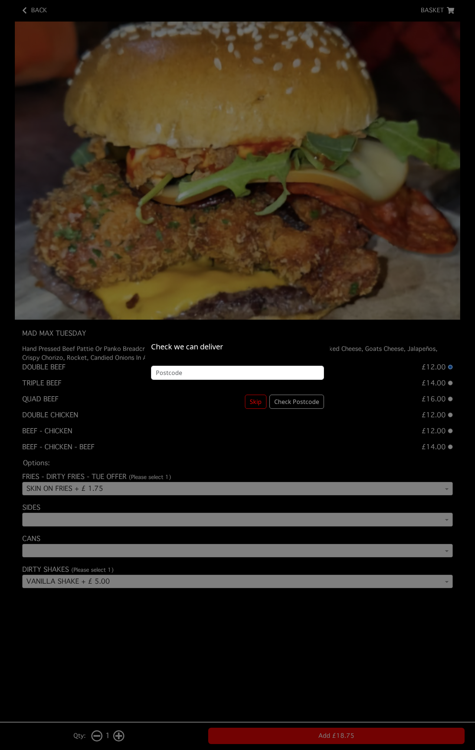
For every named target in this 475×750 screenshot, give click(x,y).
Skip (256, 402)
